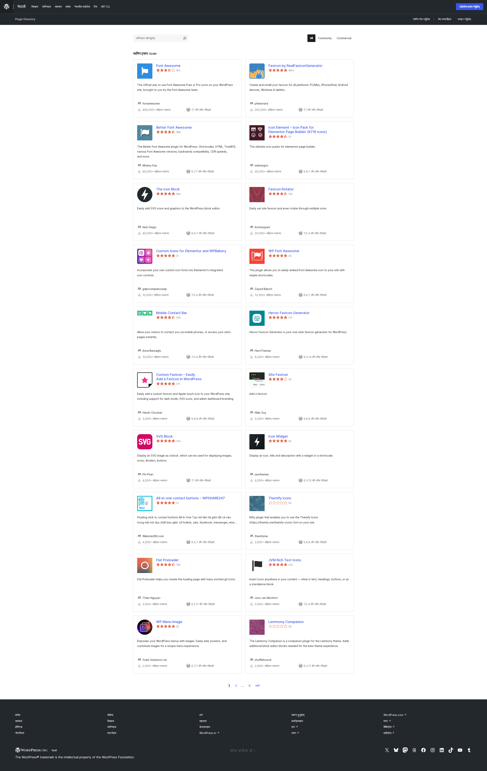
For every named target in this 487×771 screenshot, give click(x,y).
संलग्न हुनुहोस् (297, 714)
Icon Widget (278, 436)
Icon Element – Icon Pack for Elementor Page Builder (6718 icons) (297, 129)
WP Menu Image (169, 622)
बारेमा (17, 714)
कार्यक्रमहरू (297, 721)
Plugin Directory (25, 19)
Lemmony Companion (286, 622)
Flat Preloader (167, 560)
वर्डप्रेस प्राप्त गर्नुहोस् (470, 6)
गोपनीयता (19, 733)
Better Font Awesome (174, 127)
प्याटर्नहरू (111, 733)
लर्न (201, 714)
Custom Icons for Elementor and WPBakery (191, 251)
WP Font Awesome (283, 251)
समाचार (18, 721)
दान (294, 726)
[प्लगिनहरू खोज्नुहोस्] (185, 38)
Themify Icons (279, 498)
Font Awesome (168, 66)
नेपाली (54, 750)
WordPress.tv (209, 733)
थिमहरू (110, 721)
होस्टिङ (18, 726)
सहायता (203, 721)
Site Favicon (278, 375)
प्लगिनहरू (111, 726)
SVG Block (164, 436)
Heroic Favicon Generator (289, 313)
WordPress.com (395, 714)
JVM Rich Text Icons (284, 560)
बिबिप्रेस (389, 726)
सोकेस (110, 714)
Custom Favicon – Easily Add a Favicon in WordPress (179, 377)
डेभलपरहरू (204, 726)
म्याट (387, 721)
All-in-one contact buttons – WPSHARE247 (190, 498)
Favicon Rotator (281, 189)
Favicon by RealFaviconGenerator (295, 66)
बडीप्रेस (389, 733)
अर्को (257, 685)
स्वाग (295, 733)
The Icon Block (168, 189)
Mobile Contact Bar (171, 313)
